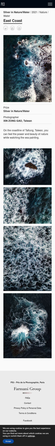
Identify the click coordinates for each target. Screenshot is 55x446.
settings (31, 436)
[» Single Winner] (19, 4)
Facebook (27, 420)
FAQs (27, 397)
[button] (5, 28)
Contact (27, 403)
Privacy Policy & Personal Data (27, 408)
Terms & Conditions (27, 413)
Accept (8, 441)
